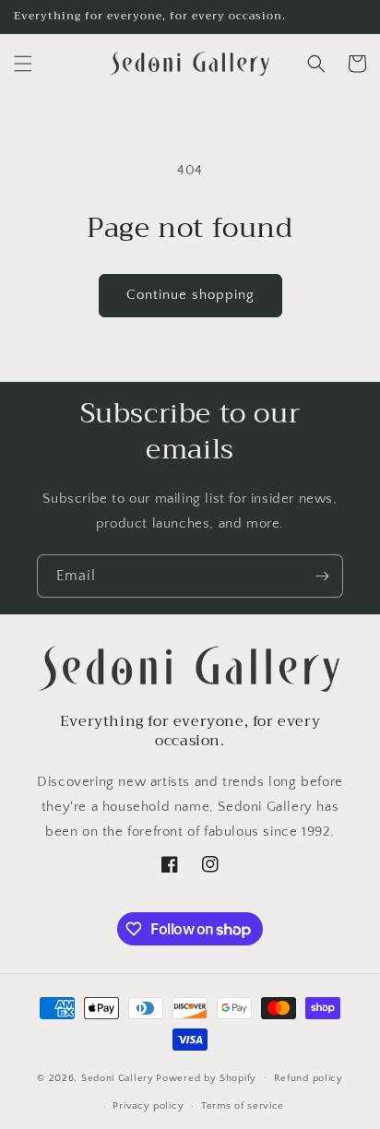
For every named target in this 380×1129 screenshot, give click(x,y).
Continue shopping (190, 295)
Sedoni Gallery (117, 1077)
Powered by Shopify (206, 1077)
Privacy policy (148, 1105)
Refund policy (308, 1078)
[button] (23, 63)
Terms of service (242, 1105)
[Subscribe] (322, 576)
